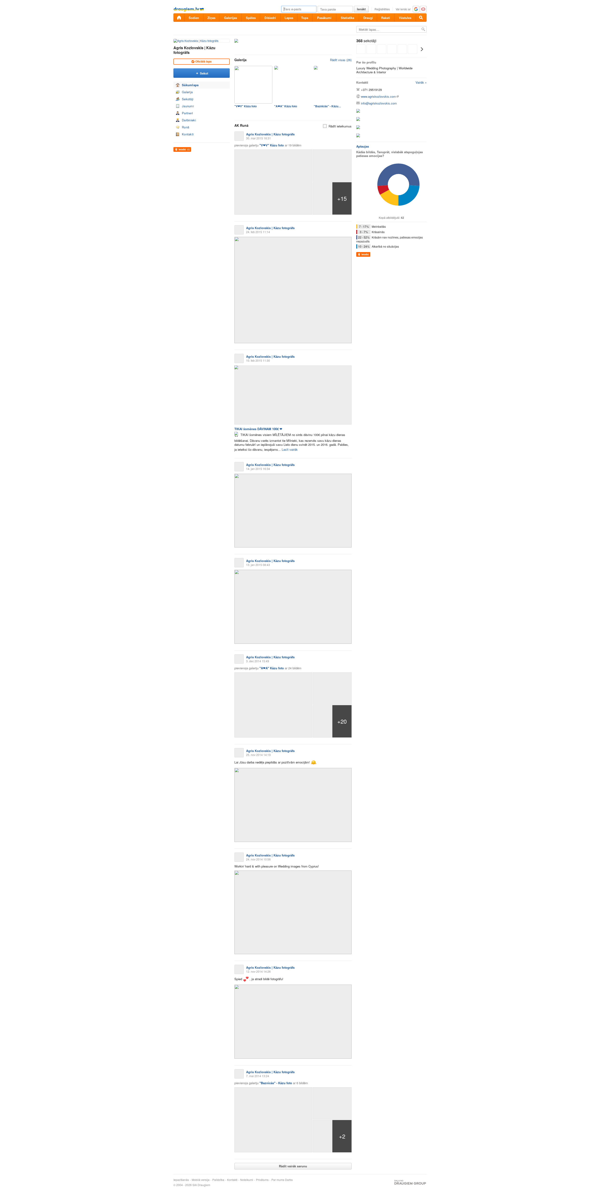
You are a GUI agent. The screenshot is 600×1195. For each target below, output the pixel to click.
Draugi (368, 17)
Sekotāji (187, 99)
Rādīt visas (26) (341, 60)
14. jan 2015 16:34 (258, 469)
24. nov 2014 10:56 (258, 859)
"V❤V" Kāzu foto (245, 106)
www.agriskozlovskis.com (378, 96)
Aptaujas (362, 146)
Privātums (262, 1180)
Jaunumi (188, 106)
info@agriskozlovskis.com (379, 103)
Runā (185, 127)
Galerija (187, 92)
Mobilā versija (201, 1180)
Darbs (289, 1180)
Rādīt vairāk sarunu (293, 1166)
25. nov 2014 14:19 (258, 755)
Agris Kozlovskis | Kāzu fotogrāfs (194, 50)
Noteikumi (246, 1180)
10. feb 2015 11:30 (258, 360)
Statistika (347, 17)
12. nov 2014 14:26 (258, 971)
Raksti (385, 17)
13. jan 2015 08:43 (258, 565)
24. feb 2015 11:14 (258, 232)
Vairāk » (421, 82)
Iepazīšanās (181, 1180)
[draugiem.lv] (178, 17)
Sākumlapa (190, 85)
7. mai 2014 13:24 (257, 1076)
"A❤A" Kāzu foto (285, 106)
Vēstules (405, 17)
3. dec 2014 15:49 (257, 661)
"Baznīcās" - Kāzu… (327, 106)
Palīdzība (218, 1180)
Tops (304, 17)
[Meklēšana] (421, 17)
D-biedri (270, 17)
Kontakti (188, 134)
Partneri (187, 113)
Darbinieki (189, 120)
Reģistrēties (382, 9)
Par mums (277, 1180)
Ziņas (211, 17)
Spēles (251, 17)
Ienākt (361, 9)
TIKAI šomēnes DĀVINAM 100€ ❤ (258, 429)
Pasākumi (324, 17)
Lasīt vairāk (290, 449)
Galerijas (230, 17)
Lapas (289, 17)
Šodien (194, 17)
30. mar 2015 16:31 (258, 138)
